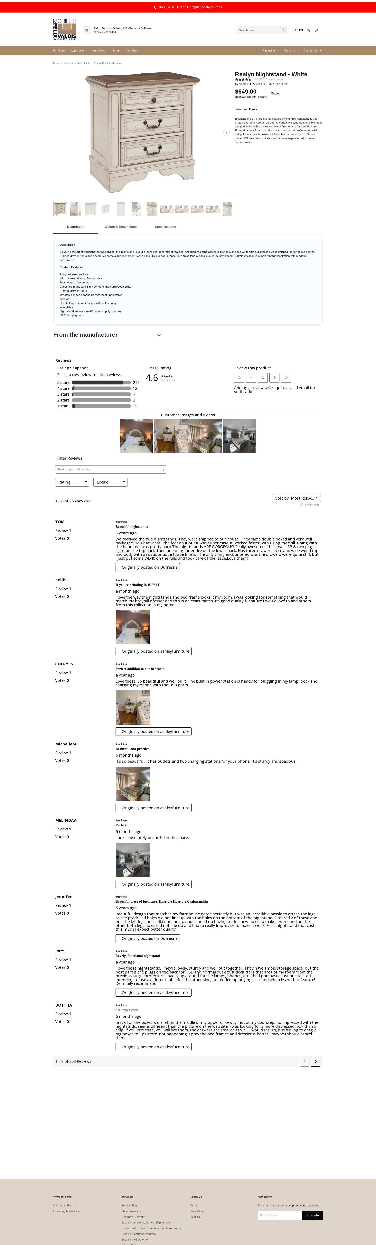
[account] (317, 30)
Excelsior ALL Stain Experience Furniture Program (152, 1228)
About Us (195, 1205)
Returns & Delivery (133, 1216)
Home (56, 63)
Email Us (195, 1216)
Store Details (197, 1211)
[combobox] (262, 30)
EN (299, 30)
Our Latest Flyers (64, 1205)
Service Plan (129, 1205)
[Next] (226, 133)
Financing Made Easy (66, 1211)
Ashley (243, 83)
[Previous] (59, 133)
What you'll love (246, 109)
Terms (275, 93)
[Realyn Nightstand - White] (142, 132)
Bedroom (68, 63)
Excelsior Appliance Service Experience (145, 1222)
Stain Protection (131, 1211)
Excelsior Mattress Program (138, 1233)
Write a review (275, 79)
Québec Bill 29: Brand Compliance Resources (188, 7)
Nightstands (83, 63)
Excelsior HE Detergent (135, 1239)
